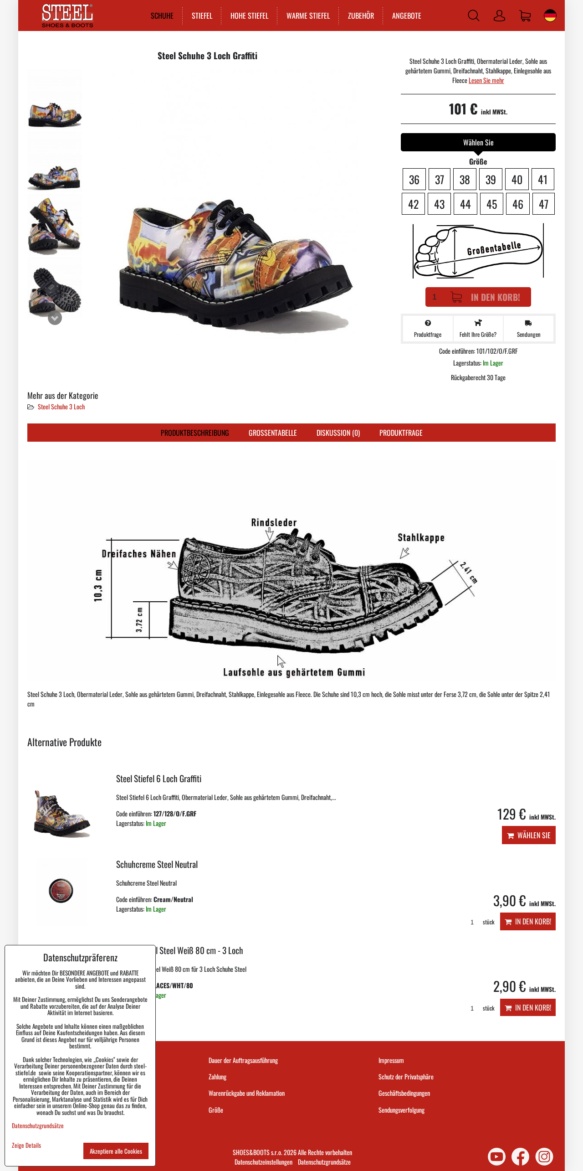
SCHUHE (162, 15)
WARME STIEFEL (308, 15)
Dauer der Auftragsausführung (243, 1060)
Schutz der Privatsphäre (406, 1076)
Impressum (391, 1060)
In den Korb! (495, 297)
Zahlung (217, 1076)
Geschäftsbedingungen (404, 1093)
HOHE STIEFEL (249, 15)
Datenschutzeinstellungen (263, 1161)
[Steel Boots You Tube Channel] (497, 1157)
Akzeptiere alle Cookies (116, 1151)
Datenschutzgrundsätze (324, 1161)
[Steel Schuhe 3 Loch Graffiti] (54, 99)
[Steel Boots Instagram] (544, 1157)
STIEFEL (202, 15)
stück (487, 922)
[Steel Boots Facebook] (520, 1157)
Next (54, 317)
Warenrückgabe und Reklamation (247, 1093)
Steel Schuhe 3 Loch (61, 406)
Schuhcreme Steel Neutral (157, 864)
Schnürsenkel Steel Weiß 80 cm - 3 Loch (179, 950)
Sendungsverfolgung (401, 1109)
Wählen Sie (532, 835)
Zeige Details (26, 1145)
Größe (216, 1109)
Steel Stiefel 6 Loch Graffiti (158, 778)
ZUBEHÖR (361, 15)
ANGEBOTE (406, 15)
